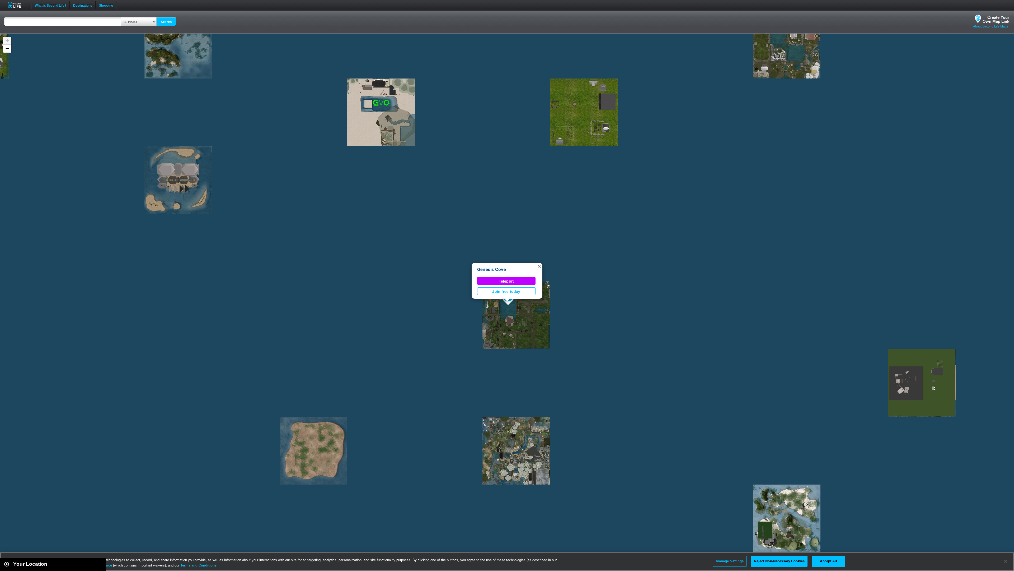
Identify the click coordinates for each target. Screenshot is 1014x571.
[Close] (1005, 561)
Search (166, 22)
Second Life (17, 4)
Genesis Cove (491, 269)
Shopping (106, 5)
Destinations (82, 5)
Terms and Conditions (198, 565)
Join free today (506, 291)
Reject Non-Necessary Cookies (779, 561)
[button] (539, 266)
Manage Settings (730, 561)
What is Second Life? (50, 5)
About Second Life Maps (990, 26)
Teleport (506, 281)
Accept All (828, 561)
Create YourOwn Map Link (996, 19)
